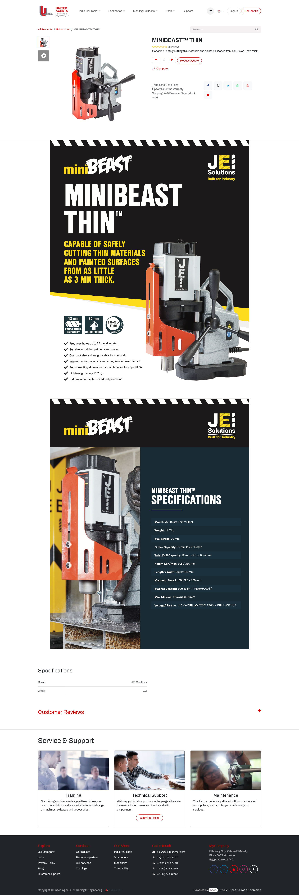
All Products (45, 29)
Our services (83, 862)
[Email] (208, 95)
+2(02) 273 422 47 (167, 857)
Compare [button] (162, 68)
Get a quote (83, 851)
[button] (55, 85)
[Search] (256, 29)
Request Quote (189, 60)
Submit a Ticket (149, 817)
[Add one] (172, 60)
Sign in (234, 11)
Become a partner (87, 857)
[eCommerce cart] (210, 11)
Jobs (41, 857)
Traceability (121, 868)
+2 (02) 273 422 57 (167, 868)
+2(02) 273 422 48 (167, 863)
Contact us (251, 11)
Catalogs (81, 868)
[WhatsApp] (238, 85)
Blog (41, 868)
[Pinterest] (248, 85)
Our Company (46, 851)
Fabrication (63, 29)
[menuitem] (89, 11)
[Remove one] (156, 60)
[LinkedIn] (228, 85)
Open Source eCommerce (245, 890)
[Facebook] (208, 85)
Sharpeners (121, 857)
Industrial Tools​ (123, 851)
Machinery (120, 862)
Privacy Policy (46, 862)
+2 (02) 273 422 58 (167, 874)
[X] (218, 85)
